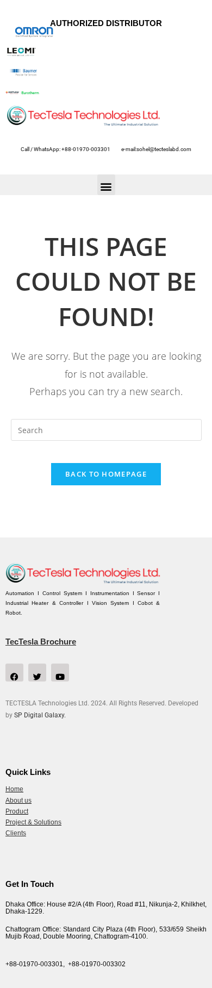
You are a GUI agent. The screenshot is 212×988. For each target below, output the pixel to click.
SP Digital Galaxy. (40, 715)
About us (18, 800)
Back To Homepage (106, 474)
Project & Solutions (33, 822)
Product (16, 811)
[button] (106, 184)
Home (14, 789)
